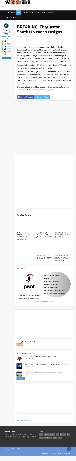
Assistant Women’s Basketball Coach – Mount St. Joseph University (43, 372)
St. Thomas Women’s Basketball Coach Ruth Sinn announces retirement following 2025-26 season (24, 236)
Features (25, 13)
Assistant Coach (49, 434)
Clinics (37, 13)
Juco (54, 438)
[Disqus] (44, 128)
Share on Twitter (43, 97)
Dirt (18, 13)
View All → (20, 378)
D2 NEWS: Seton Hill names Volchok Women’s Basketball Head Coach (44, 257)
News (13, 13)
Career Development (13, 17)
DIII (41, 438)
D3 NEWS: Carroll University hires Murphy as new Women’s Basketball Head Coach (62, 235)
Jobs (31, 13)
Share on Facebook (26, 97)
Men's (19, 344)
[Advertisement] (56, 7)
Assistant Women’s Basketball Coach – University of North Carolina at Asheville (47, 364)
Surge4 (51, 453)
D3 (61, 434)
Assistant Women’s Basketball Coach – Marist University (40, 356)
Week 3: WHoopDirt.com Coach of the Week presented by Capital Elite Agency (44, 235)
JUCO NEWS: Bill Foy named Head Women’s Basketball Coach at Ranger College (62, 257)
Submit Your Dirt (48, 13)
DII (68, 434)
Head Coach (47, 438)
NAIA (59, 438)
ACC (41, 434)
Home (7, 13)
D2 (57, 434)
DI (64, 434)
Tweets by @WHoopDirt (23, 420)
